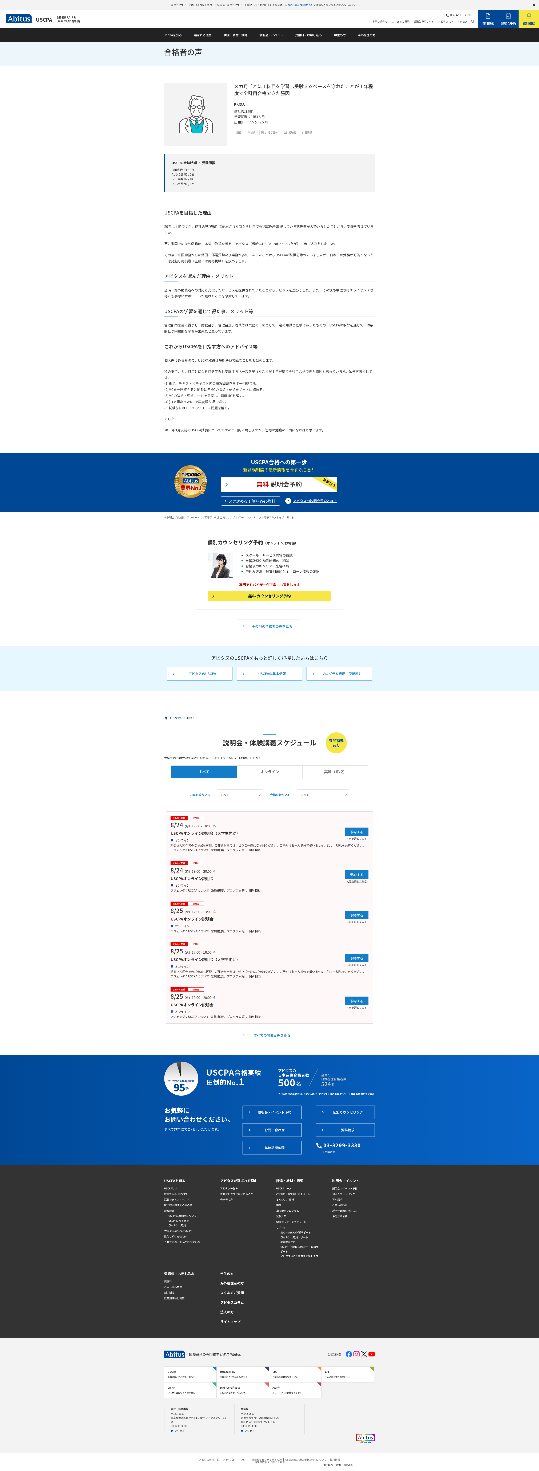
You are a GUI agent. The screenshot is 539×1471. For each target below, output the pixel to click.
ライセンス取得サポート (294, 1237)
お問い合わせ (380, 21)
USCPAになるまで (178, 1220)
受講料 (168, 1281)
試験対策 (281, 1216)
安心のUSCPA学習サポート (295, 1232)
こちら (251, 758)
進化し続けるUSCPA (175, 1236)
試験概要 (169, 1211)
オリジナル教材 (285, 1199)
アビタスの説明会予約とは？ (315, 500)
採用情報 (335, 1459)
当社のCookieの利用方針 (299, 5)
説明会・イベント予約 (345, 1188)
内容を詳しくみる (357, 838)
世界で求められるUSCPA (178, 1230)
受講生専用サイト (424, 21)
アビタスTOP (445, 21)
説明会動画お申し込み (345, 1210)
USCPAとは (170, 1188)
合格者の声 (226, 1199)
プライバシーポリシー (235, 1459)
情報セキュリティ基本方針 (267, 1459)
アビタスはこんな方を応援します (299, 1256)
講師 (278, 1205)
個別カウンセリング (343, 1194)
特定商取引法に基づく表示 (270, 1462)
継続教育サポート (290, 1242)
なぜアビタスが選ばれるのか (236, 1194)
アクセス (462, 21)
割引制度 (169, 1292)
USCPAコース (283, 1188)
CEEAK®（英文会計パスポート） (294, 1194)
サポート (281, 1227)
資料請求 (337, 1199)
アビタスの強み (229, 1188)
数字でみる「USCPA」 (177, 1194)
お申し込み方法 (173, 1287)
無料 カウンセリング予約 (269, 596)
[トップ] (166, 718)
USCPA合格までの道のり (178, 1205)
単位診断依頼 (339, 1216)
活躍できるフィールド (176, 1199)
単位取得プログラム (287, 1210)
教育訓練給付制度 (174, 1298)
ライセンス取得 (177, 1225)
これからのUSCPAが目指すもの (182, 1242)
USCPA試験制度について (182, 1215)
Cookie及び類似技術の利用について (305, 1459)
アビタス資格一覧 (209, 1459)
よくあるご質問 (401, 21)
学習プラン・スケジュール (291, 1222)
